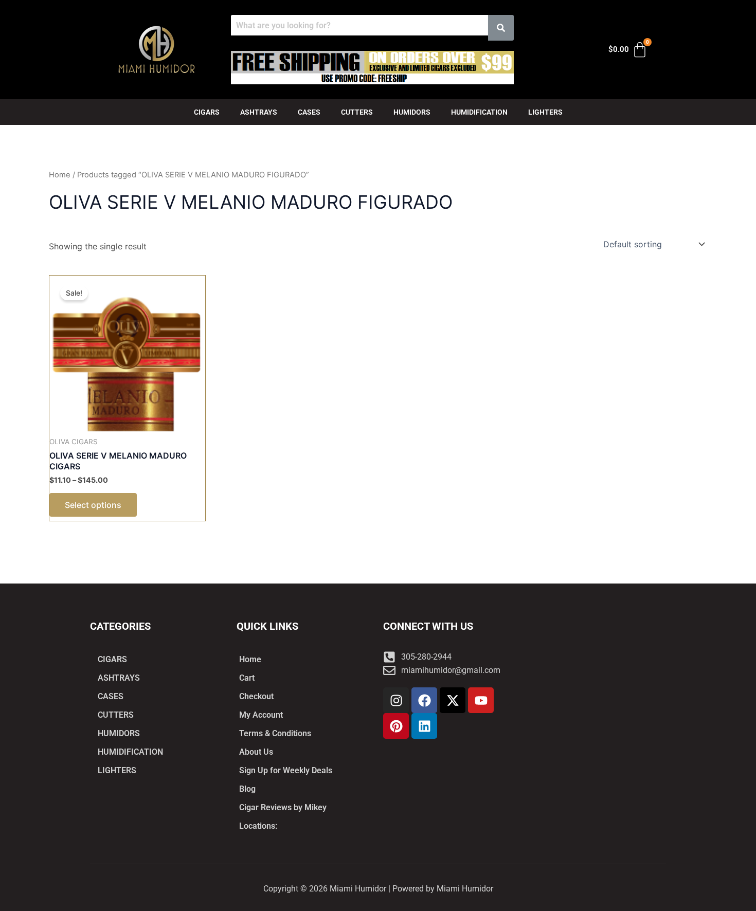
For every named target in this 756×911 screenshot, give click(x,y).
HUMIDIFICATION (479, 112)
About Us (256, 752)
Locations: (258, 826)
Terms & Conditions (275, 733)
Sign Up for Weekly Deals (285, 770)
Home (59, 174)
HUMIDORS (411, 112)
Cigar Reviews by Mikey (283, 807)
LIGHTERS (545, 112)
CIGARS (207, 112)
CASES (309, 112)
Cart (247, 678)
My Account (261, 715)
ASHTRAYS (258, 112)
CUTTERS (357, 112)
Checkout (256, 696)
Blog (247, 789)
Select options (93, 505)
